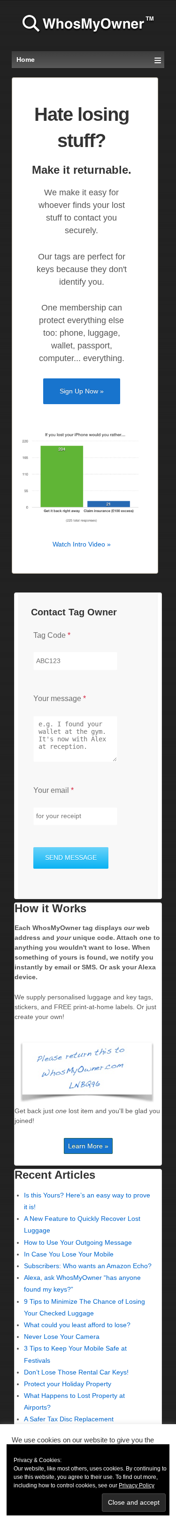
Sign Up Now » (82, 391)
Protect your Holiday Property (67, 1384)
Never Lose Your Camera (61, 1336)
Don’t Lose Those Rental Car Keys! (76, 1372)
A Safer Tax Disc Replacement (69, 1419)
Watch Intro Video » (82, 544)
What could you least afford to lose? (77, 1325)
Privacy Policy (136, 1485)
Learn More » (88, 1146)
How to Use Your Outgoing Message (78, 1242)
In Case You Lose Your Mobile (69, 1254)
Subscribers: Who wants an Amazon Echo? (88, 1266)
